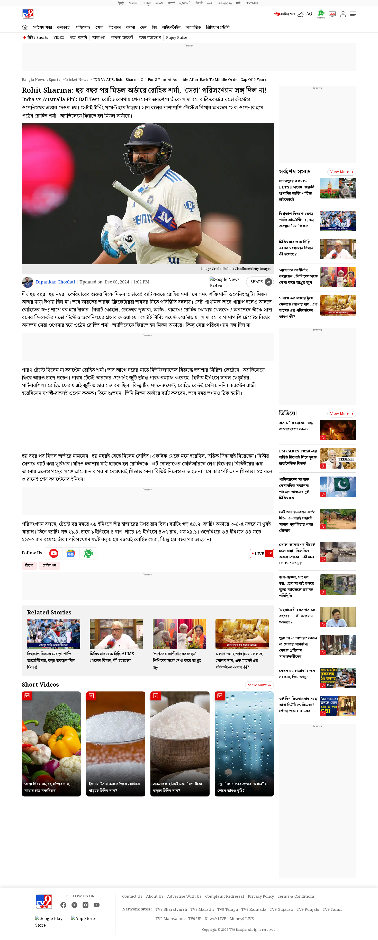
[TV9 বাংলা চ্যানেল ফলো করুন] (319, 14)
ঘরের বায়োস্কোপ (150, 38)
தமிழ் (210, 3)
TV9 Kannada (253, 910)
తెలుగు (159, 3)
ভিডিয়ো (288, 413)
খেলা (99, 27)
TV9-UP (252, 3)
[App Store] (87, 922)
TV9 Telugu (227, 910)
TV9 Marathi (202, 910)
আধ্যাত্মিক (193, 27)
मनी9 (239, 3)
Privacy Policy (261, 897)
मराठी (171, 3)
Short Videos (40, 684)
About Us (154, 897)
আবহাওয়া (98, 38)
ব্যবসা (130, 27)
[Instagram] (85, 905)
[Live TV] (330, 14)
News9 (134, 3)
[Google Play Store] (51, 922)
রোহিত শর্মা (49, 565)
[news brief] (284, 14)
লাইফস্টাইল (171, 27)
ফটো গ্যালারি (78, 38)
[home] (25, 27)
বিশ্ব (154, 27)
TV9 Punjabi (308, 910)
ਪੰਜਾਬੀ (199, 3)
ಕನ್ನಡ (147, 3)
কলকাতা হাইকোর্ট (122, 38)
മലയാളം (225, 3)
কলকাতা (63, 27)
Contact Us (132, 897)
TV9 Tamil (332, 910)
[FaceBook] (63, 905)
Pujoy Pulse (176, 38)
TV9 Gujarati (281, 910)
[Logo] (28, 14)
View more (257, 685)
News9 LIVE (215, 919)
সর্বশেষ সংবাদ (295, 171)
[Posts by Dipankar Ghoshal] (27, 282)
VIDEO (58, 38)
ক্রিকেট (29, 565)
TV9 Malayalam (170, 919)
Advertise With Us (184, 897)
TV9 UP (194, 919)
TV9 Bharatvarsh (171, 910)
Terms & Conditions (296, 897)
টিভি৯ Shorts (38, 38)
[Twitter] (74, 905)
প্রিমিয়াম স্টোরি (217, 27)
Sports (54, 80)
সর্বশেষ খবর (42, 27)
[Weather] (302, 14)
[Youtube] (53, 553)
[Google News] (71, 553)
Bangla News (33, 80)
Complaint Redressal (224, 897)
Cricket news (76, 80)
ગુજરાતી (185, 3)
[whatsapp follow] (88, 553)
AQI (310, 14)
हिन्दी (121, 3)
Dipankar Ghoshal (55, 282)
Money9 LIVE (242, 919)
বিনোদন (115, 27)
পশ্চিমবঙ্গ (83, 27)
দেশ (143, 27)
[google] (227, 282)
